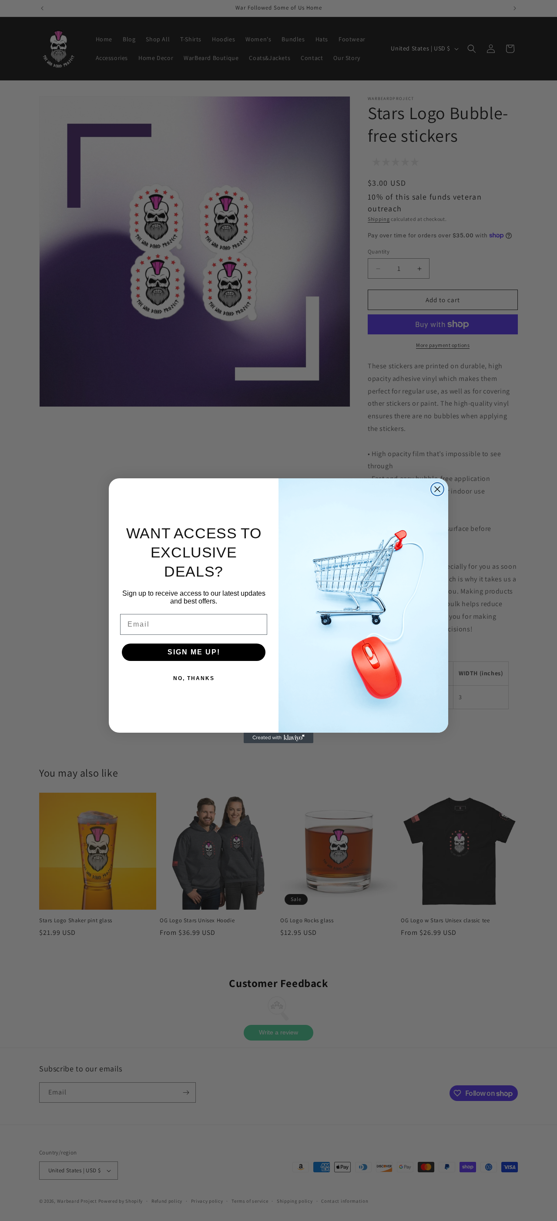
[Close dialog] (437, 489)
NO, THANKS (194, 678)
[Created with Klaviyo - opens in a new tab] (278, 738)
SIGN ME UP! (194, 652)
